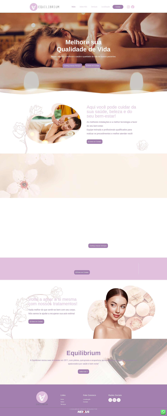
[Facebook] (133, 7)
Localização (105, 7)
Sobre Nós (83, 7)
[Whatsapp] (119, 400)
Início (73, 7)
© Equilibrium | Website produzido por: (83, 409)
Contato (117, 7)
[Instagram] (128, 7)
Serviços (94, 7)
